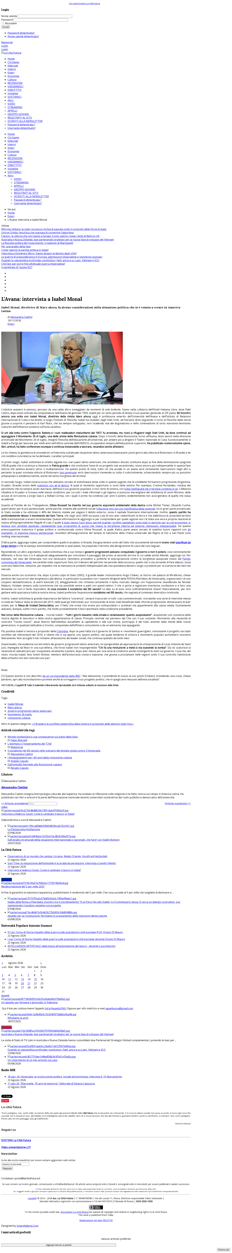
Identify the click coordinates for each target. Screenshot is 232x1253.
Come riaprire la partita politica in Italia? (25, 250)
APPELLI (19, 186)
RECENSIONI (15, 158)
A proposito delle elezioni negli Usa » (112, 724)
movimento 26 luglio (20, 714)
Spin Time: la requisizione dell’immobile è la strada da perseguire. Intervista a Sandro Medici (62, 863)
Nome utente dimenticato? (23, 36)
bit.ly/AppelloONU (55, 1008)
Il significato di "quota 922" (17, 267)
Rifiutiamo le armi (18, 1018)
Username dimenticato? (28, 203)
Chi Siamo (13, 137)
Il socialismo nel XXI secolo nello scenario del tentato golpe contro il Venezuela (54, 750)
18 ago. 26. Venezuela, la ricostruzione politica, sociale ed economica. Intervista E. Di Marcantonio (65, 1076)
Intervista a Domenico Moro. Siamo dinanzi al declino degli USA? (39, 253)
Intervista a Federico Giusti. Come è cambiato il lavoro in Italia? (38, 814)
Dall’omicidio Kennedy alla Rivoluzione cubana (35, 764)
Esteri (11, 148)
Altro (10, 175)
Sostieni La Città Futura (89, 3)
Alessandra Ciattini (21, 317)
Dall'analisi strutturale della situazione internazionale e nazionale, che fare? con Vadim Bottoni (63, 839)
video (4, 807)
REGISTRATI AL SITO (26, 193)
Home (11, 134)
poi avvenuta (68, 472)
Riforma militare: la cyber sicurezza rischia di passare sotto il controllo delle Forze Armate (53, 229)
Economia (13, 151)
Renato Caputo (20, 768)
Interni (12, 144)
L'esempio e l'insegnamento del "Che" (30, 743)
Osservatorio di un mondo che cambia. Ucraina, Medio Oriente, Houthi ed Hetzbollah (57, 856)
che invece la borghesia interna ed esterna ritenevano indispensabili (132, 526)
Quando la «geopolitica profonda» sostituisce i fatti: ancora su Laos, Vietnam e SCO (50, 260)
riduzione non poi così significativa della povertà (125, 508)
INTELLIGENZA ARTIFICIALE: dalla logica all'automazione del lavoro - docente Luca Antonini (61, 946)
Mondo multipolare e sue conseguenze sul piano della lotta (43, 736)
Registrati (7, 42)
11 (9, 979)
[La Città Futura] (11, 52)
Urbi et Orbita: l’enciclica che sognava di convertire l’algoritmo (37, 232)
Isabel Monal (15, 704)
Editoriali (13, 141)
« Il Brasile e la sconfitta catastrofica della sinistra (61, 724)
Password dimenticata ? (28, 200)
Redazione (17, 747)
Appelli (5, 995)
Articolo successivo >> (178, 803)
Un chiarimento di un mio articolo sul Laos (32, 1060)
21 (28, 983)
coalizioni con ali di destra (53, 485)
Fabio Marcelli (19, 740)
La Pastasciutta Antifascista (24, 829)
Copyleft (32, 1198)
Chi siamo (73, 3)
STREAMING (21, 182)
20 (22, 983)
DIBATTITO (14, 165)
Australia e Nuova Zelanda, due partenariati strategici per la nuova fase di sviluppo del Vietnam (57, 239)
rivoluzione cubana (19, 718)
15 (35, 979)
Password (7, 19)
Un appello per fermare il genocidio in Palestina (29, 1002)
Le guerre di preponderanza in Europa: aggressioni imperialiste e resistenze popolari (51, 257)
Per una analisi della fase (16, 246)
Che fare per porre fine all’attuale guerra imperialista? (33, 264)
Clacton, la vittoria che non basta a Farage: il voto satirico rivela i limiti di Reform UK (50, 236)
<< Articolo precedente (14, 803)
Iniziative (13, 168)
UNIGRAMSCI (15, 161)
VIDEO (17, 179)
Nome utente (9, 16)
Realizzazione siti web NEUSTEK (96, 1220)
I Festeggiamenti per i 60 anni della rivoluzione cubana (40, 757)
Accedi (6, 27)
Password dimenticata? (21, 33)
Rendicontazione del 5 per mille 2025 (22, 886)
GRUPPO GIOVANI (24, 189)
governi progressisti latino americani (29, 711)
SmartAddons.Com (27, 1225)
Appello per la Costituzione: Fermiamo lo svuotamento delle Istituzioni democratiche (57, 916)
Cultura (12, 155)
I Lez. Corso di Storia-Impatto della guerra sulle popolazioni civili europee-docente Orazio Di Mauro (66, 939)
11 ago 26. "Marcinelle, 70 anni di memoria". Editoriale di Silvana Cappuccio (51, 1083)
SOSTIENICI (14, 172)
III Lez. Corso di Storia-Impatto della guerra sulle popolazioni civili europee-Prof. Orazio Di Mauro (65, 932)
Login (4, 46)
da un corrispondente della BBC (61, 676)
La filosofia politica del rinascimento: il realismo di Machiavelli (37, 243)
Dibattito (6, 1027)
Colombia (62, 631)
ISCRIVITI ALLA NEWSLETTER (31, 196)
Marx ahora (14, 707)
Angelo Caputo (19, 761)
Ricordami (11, 23)
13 (22, 979)
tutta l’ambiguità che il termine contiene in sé (151, 489)
